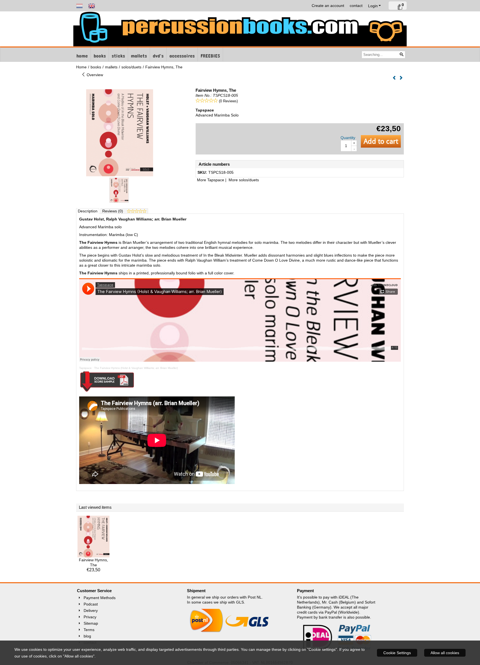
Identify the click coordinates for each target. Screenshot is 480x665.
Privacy (90, 617)
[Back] (394, 78)
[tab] (87, 211)
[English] (91, 5)
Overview (94, 75)
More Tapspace (210, 180)
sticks (118, 54)
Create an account (328, 5)
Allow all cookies (445, 653)
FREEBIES (210, 54)
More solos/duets (244, 180)
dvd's (158, 54)
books (100, 54)
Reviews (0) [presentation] (113, 211)
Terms (89, 629)
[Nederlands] (79, 5)
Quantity (348, 137)
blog (87, 636)
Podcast (91, 604)
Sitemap (91, 623)
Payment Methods (100, 597)
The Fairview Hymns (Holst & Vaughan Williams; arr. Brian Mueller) (136, 367)
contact (356, 5)
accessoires (182, 54)
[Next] (401, 78)
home (82, 54)
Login (373, 6)
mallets (139, 54)
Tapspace (85, 367)
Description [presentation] (88, 211)
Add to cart (381, 141)
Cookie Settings (397, 653)
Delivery (91, 610)
